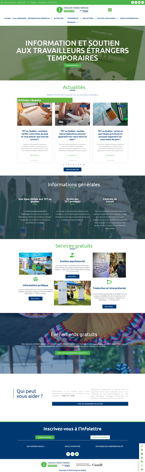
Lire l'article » (34, 155)
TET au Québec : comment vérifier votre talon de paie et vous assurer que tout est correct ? (34, 135)
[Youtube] (139, 2)
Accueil (7, 18)
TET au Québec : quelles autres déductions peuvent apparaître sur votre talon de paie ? (72, 135)
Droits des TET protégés (72, 200)
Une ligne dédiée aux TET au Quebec (35, 200)
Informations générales (39, 18)
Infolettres (88, 18)
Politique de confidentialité (109, 446)
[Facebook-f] (132, 2)
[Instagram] (136, 2)
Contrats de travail (110, 200)
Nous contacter (72, 446)
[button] (110, 9)
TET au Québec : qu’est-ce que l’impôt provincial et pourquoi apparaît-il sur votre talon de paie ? (110, 135)
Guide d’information (129, 18)
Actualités (59, 18)
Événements (73, 18)
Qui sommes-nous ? (36, 446)
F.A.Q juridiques (19, 18)
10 (84, 165)
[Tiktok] (142, 2)
